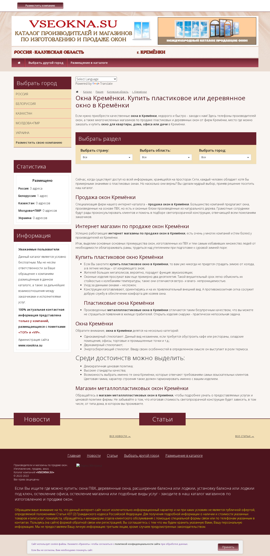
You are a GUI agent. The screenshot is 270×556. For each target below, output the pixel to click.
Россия (99, 92)
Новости (94, 455)
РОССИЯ (22, 94)
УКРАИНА (22, 133)
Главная (74, 455)
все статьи (242, 436)
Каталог (87, 92)
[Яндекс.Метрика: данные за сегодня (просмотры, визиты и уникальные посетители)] (89, 466)
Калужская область (117, 92)
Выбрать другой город (45, 63)
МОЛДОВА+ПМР (28, 123)
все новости (118, 436)
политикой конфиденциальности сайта (137, 544)
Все (85, 157)
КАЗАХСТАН (24, 113)
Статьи (112, 455)
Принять (228, 547)
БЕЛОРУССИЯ (26, 104)
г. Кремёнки (139, 92)
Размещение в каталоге (89, 63)
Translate (106, 84)
